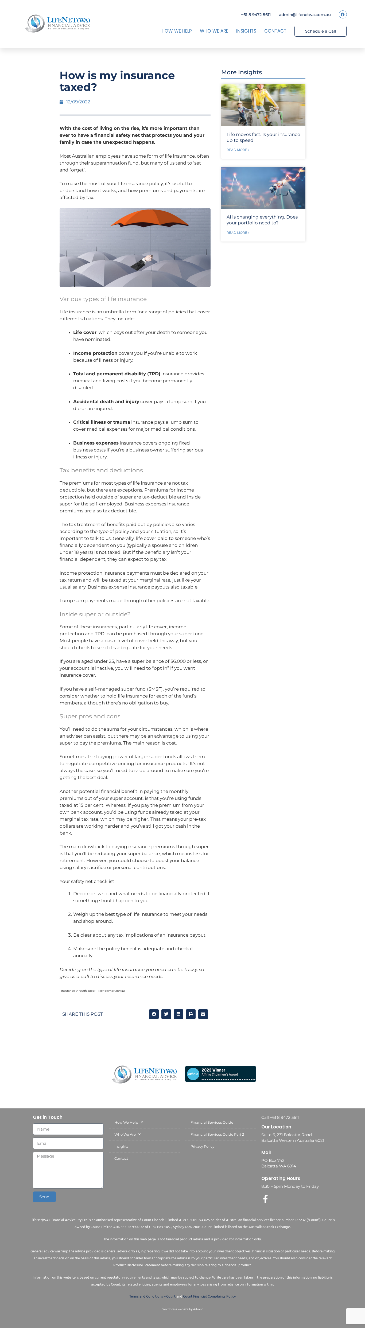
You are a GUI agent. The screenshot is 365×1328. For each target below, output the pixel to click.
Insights (246, 31)
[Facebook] (343, 14)
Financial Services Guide (212, 1122)
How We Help (177, 31)
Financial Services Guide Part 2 (217, 1134)
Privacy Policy (202, 1146)
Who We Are (214, 31)
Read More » (238, 150)
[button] (154, 1014)
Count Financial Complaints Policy (209, 1296)
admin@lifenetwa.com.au (305, 14)
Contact (275, 31)
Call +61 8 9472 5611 (280, 1117)
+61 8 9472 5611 (256, 14)
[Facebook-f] (265, 1199)
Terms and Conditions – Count (152, 1296)
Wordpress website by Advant (182, 1309)
